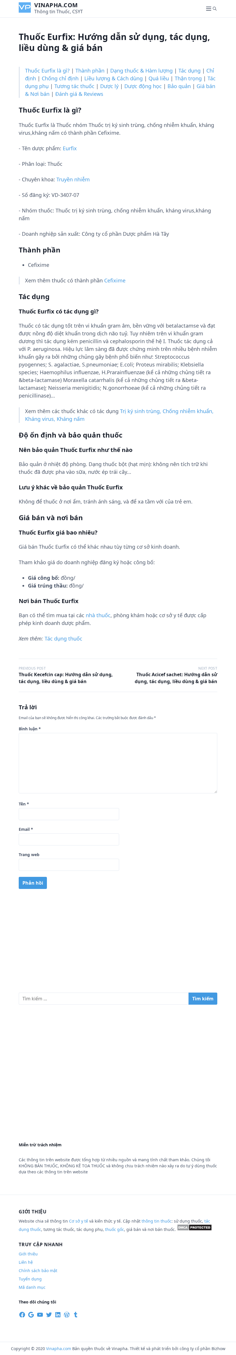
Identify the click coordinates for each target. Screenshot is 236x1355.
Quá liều (159, 78)
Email (26, 829)
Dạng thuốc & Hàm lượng (141, 70)
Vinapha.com (56, 5)
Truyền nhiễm (73, 179)
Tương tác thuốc (74, 86)
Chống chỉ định (60, 78)
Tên (24, 804)
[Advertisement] (118, 943)
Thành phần (89, 70)
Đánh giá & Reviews (79, 93)
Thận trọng (188, 78)
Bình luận (30, 728)
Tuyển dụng (30, 1279)
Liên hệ (26, 1262)
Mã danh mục (32, 1287)
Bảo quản (179, 86)
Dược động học (143, 86)
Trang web (29, 854)
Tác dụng (189, 70)
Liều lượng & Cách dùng (113, 78)
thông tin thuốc (157, 1221)
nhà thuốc (98, 615)
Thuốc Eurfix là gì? (47, 70)
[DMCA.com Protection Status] (194, 1229)
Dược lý (109, 86)
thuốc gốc (114, 1229)
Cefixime (114, 280)
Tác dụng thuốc (63, 638)
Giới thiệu (28, 1254)
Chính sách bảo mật (38, 1270)
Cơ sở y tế (79, 1221)
